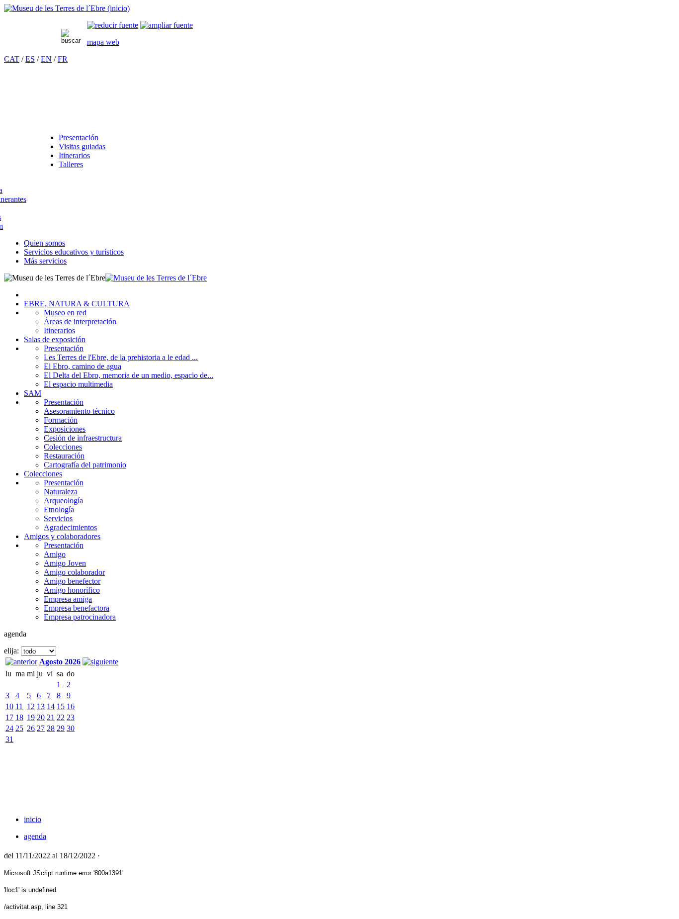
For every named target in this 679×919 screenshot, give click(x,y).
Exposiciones (64, 429)
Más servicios (45, 261)
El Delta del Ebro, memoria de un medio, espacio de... (128, 375)
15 (61, 706)
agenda (35, 836)
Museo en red (65, 312)
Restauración (64, 456)
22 (61, 717)
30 (71, 728)
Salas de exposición (54, 339)
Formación (61, 420)
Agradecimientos (70, 527)
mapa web (103, 42)
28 (51, 728)
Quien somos (44, 243)
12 (31, 706)
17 (9, 717)
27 (41, 728)
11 (19, 706)
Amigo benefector (72, 581)
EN (46, 59)
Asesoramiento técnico (79, 411)
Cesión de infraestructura (83, 438)
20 (41, 717)
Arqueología (63, 500)
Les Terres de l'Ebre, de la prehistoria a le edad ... (121, 357)
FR (63, 59)
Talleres (71, 164)
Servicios (58, 518)
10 (9, 706)
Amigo (55, 554)
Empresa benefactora (76, 608)
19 (31, 717)
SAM (32, 393)
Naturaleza (61, 491)
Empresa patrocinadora (80, 617)
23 (71, 717)
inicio (32, 819)
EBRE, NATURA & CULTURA (77, 303)
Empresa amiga (68, 599)
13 (41, 706)
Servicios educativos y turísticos (74, 252)
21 (51, 717)
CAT (11, 59)
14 (51, 706)
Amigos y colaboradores (62, 536)
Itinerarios (74, 155)
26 (31, 728)
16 (71, 706)
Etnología (59, 509)
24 (9, 728)
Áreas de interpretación (80, 321)
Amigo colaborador (74, 572)
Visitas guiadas (82, 146)
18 (19, 717)
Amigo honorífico (72, 590)
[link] (112, 25)
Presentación (78, 137)
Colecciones (63, 447)
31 (9, 739)
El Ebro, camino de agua (82, 366)
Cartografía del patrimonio (85, 464)
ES (30, 59)
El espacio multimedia (78, 384)
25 (19, 728)
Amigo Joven (65, 563)
